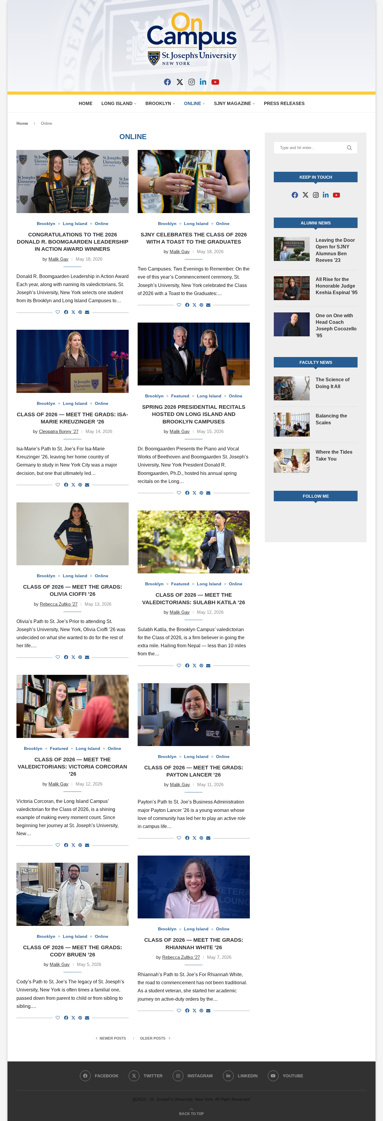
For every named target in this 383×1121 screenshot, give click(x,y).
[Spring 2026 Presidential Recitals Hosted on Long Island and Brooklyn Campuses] (194, 354)
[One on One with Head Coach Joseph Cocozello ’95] (292, 324)
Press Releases (284, 103)
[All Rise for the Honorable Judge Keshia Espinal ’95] (292, 288)
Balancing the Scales (331, 419)
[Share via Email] (87, 312)
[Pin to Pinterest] (80, 312)
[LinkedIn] (203, 82)
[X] (179, 82)
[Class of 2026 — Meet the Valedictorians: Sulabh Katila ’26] (194, 542)
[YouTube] (215, 82)
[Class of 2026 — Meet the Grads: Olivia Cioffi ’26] (72, 533)
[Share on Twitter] (73, 312)
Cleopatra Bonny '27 (58, 431)
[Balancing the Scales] (292, 425)
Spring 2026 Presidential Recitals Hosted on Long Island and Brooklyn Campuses (193, 414)
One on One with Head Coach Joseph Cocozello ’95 (336, 325)
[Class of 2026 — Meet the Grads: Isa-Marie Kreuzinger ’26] (72, 361)
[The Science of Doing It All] (292, 388)
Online (192, 103)
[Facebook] (167, 82)
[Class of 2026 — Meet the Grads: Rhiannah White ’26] (194, 887)
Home (85, 103)
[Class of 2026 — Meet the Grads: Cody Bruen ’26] (72, 894)
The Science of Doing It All (332, 383)
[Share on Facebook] (66, 312)
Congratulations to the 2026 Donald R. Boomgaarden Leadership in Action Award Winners (72, 242)
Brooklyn (158, 103)
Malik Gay (58, 259)
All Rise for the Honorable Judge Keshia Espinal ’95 (337, 286)
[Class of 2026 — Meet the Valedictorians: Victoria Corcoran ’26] (72, 706)
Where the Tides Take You (334, 455)
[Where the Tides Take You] (292, 461)
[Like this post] (58, 312)
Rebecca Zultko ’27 (58, 604)
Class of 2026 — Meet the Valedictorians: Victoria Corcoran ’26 (72, 767)
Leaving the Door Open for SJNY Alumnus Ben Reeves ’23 (335, 250)
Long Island (117, 103)
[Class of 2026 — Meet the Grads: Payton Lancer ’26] (194, 714)
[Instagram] (192, 82)
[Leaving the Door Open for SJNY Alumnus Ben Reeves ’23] (292, 249)
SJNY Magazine (232, 103)
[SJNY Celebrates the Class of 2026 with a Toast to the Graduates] (194, 181)
